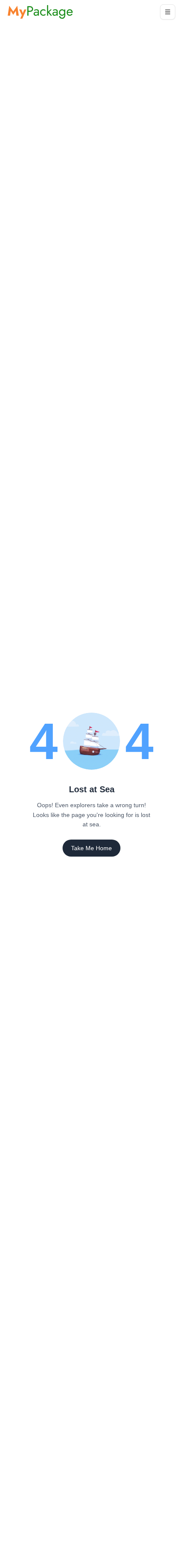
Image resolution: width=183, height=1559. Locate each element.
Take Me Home (91, 848)
